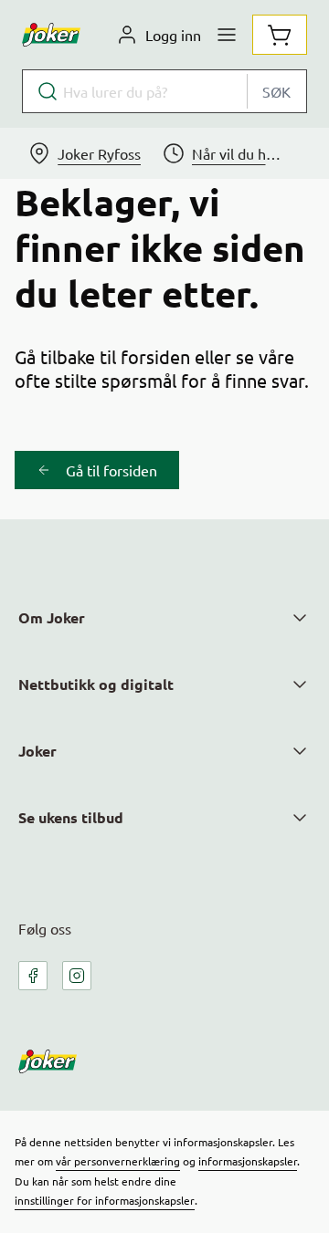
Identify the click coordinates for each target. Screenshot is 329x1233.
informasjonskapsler (247, 1161)
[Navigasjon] (227, 35)
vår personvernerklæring (118, 1161)
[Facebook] (33, 975)
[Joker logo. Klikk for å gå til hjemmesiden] (51, 34)
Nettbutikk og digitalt (96, 684)
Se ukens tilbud (70, 817)
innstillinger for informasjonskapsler (105, 1200)
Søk (276, 91)
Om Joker (51, 617)
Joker (37, 750)
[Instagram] (76, 975)
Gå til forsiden (111, 470)
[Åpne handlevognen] (279, 35)
